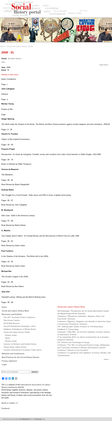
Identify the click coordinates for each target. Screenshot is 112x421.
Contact (15, 419)
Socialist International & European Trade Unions (23, 350)
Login (4, 364)
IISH (3, 62)
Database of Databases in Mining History (20, 329)
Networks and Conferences (13, 354)
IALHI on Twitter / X (9, 403)
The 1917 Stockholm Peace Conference (19, 317)
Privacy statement (9, 361)
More (106, 359)
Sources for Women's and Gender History (20, 344)
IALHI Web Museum (12, 323)
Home (2, 46)
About (7, 338)
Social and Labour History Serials (20, 46)
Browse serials (11, 335)
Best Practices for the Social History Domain (20, 357)
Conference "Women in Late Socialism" (73, 350)
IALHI (32, 419)
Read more (104, 65)
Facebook (5, 408)
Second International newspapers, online (20, 326)
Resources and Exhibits (12, 314)
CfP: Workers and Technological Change (73, 342)
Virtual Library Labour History (15, 347)
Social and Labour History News (15, 311)
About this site (7, 419)
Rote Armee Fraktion (12, 320)
